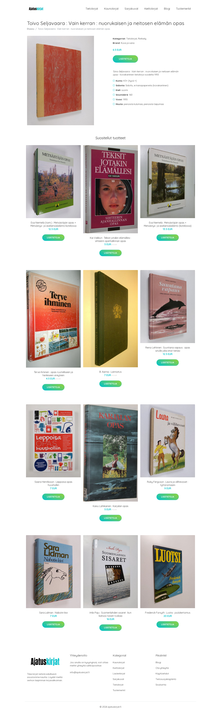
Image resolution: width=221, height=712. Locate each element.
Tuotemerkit (183, 8)
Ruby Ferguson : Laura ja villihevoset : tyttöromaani (167, 483)
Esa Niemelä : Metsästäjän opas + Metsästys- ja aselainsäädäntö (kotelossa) (168, 224)
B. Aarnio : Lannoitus (110, 371)
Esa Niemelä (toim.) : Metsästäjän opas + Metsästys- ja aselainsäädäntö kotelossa (53, 224)
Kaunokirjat (111, 8)
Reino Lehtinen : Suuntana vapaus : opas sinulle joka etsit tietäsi (167, 349)
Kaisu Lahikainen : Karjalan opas (110, 506)
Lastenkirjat (119, 673)
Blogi (167, 8)
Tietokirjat (92, 8)
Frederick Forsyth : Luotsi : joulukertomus (167, 612)
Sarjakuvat (131, 8)
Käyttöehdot (162, 673)
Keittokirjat (151, 8)
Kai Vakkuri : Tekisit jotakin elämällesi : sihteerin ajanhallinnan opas (110, 239)
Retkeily (142, 38)
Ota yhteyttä (162, 668)
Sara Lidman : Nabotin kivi (53, 612)
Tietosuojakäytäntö (166, 679)
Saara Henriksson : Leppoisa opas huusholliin (53, 483)
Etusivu (30, 28)
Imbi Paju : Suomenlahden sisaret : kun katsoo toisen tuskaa (110, 614)
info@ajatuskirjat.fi (80, 672)
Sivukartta (161, 684)
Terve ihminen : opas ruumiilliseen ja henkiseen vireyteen (53, 374)
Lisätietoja (125, 59)
